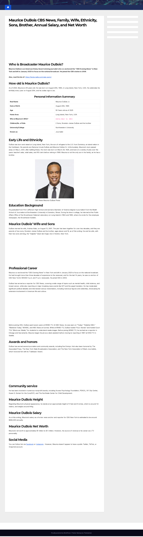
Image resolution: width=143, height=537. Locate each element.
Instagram (39, 444)
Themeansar (88, 533)
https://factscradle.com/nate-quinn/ (38, 77)
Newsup (79, 533)
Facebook (29, 444)
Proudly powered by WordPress (61, 533)
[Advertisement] (54, 48)
